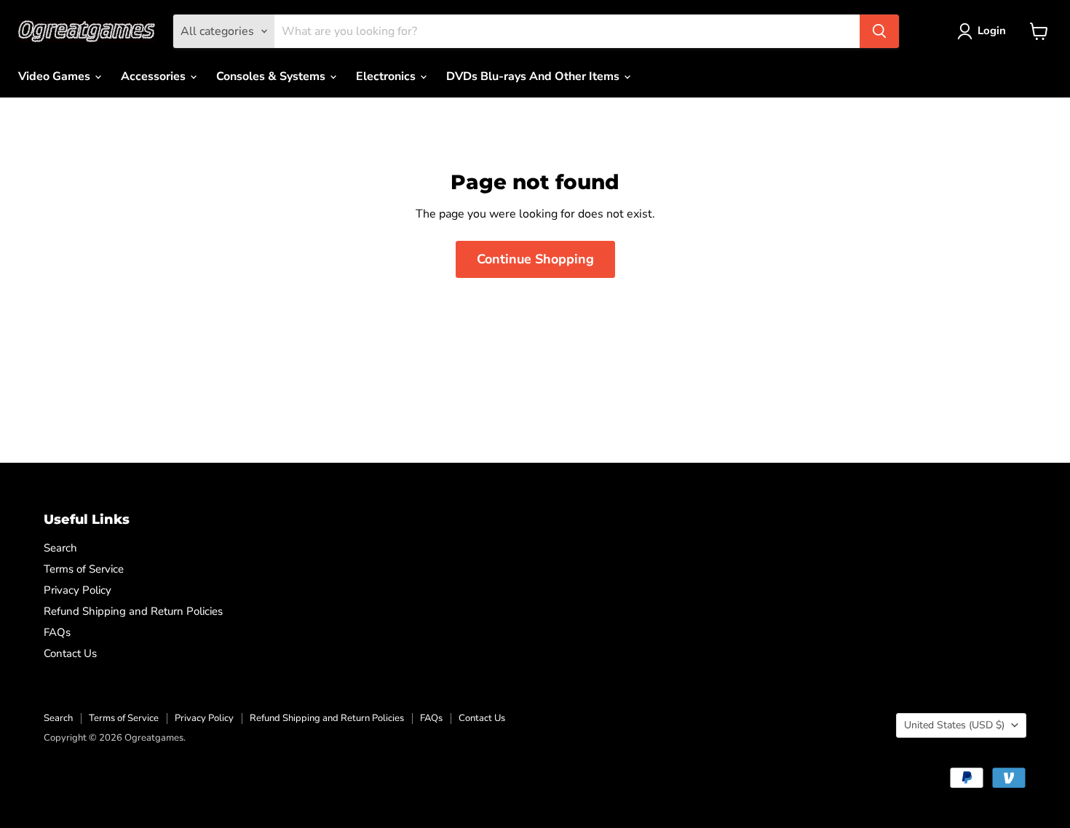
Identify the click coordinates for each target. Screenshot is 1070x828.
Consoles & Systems (272, 76)
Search (60, 548)
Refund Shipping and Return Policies (133, 611)
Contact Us (70, 653)
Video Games (55, 76)
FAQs (57, 632)
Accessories (155, 76)
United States (954, 725)
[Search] (879, 31)
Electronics (387, 76)
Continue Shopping (535, 259)
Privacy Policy (77, 590)
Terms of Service (84, 569)
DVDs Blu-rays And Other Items (534, 76)
